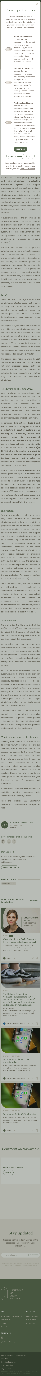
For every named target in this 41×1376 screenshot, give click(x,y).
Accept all (20, 149)
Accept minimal (15, 156)
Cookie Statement (27, 169)
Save (30, 156)
